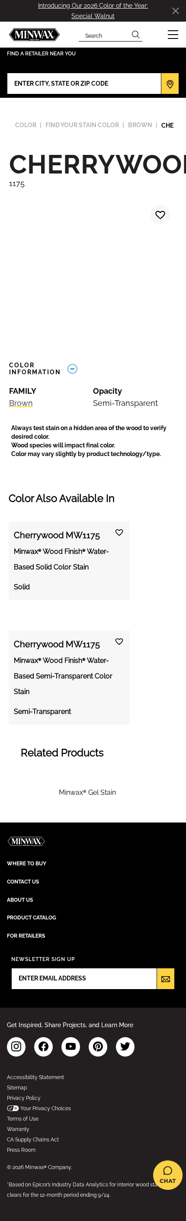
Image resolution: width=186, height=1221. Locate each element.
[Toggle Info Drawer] (120, 369)
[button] (173, 35)
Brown (21, 403)
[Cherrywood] (159, 216)
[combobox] (104, 34)
